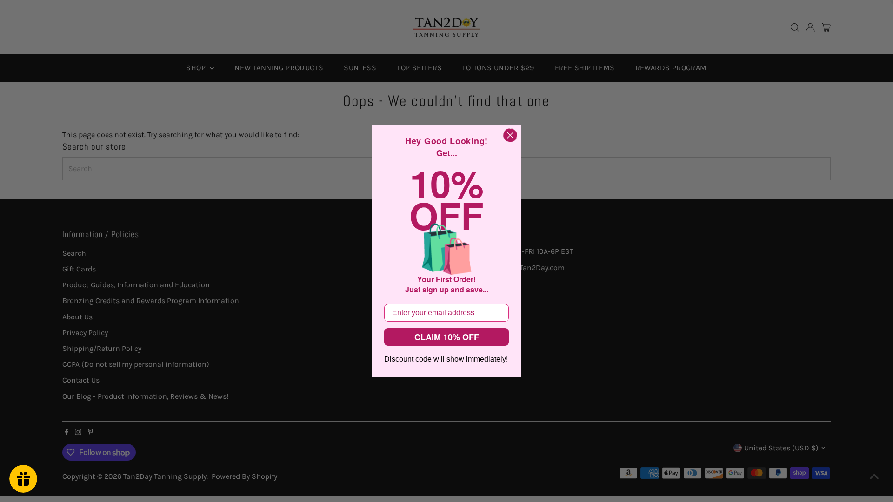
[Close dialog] (510, 135)
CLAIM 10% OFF (446, 337)
